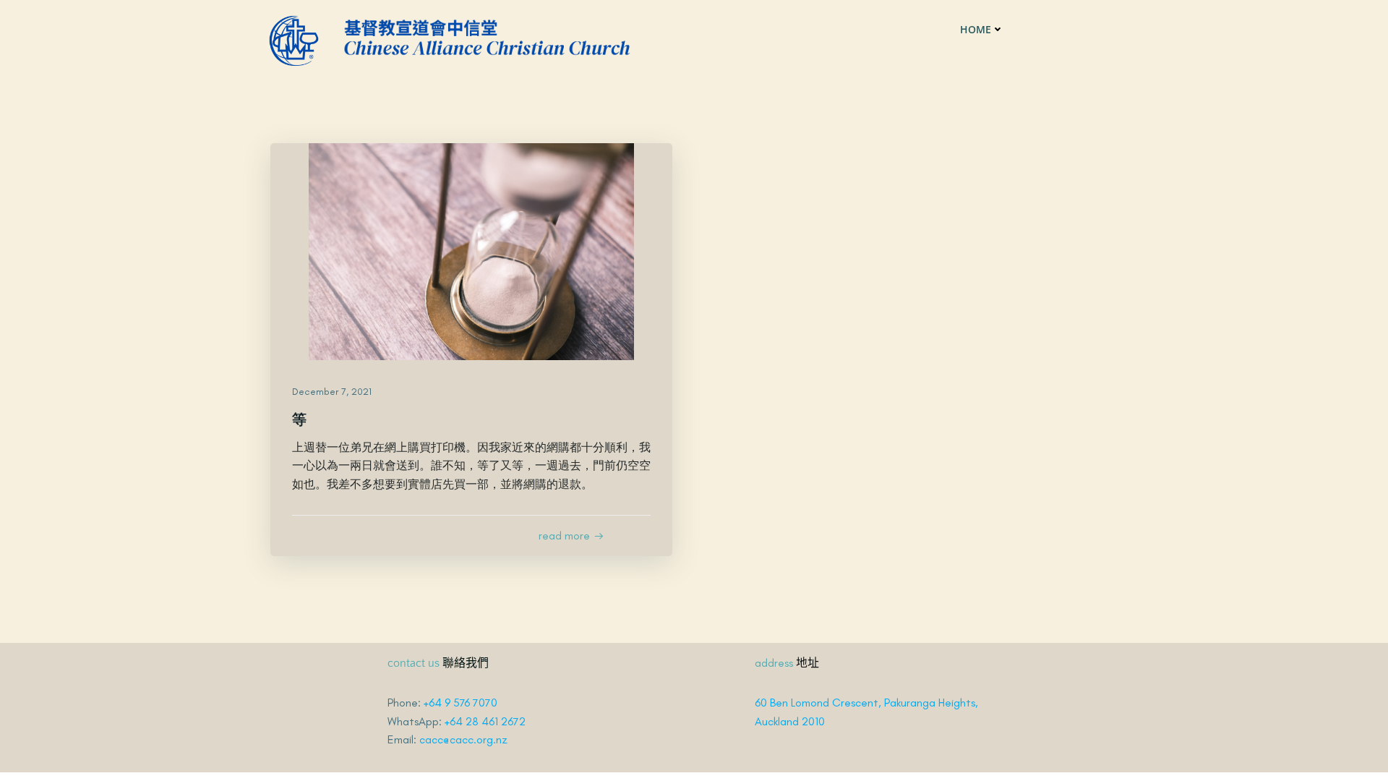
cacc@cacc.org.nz (463, 739)
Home (975, 29)
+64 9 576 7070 (460, 702)
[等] (471, 250)
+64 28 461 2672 (485, 721)
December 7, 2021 (332, 391)
